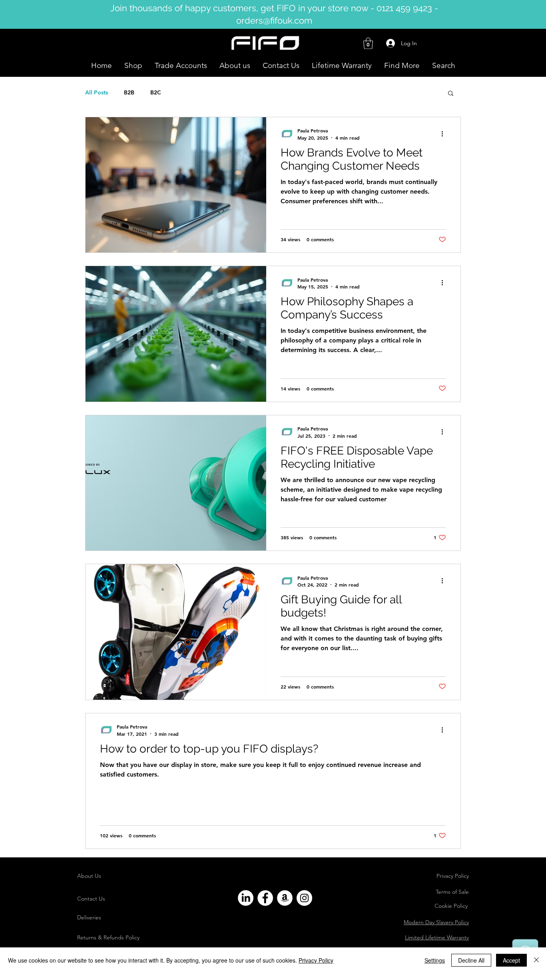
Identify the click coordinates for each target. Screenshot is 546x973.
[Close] (536, 960)
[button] (368, 43)
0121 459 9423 (404, 8)
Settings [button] (434, 960)
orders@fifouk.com (274, 20)
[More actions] (445, 133)
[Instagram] (304, 898)
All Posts (96, 92)
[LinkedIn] (245, 898)
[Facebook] (265, 898)
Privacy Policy (316, 960)
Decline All (471, 960)
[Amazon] (285, 898)
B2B (129, 92)
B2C (155, 92)
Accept (511, 960)
